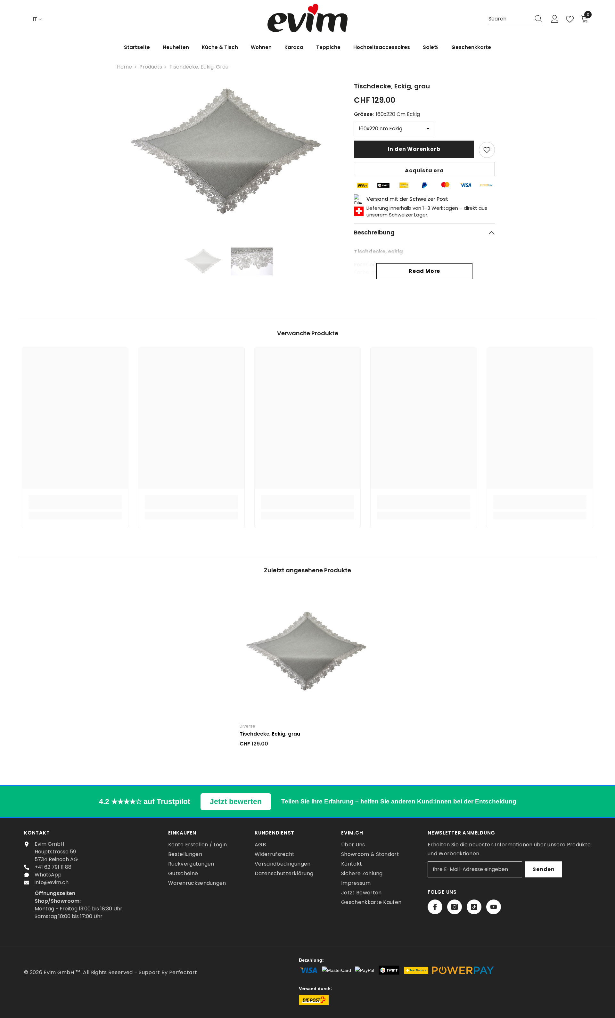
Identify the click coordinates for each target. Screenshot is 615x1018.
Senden (544, 869)
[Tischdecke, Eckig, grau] (307, 652)
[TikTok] (474, 907)
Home (124, 66)
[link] (75, 505)
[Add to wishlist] (487, 150)
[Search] (515, 19)
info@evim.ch (52, 882)
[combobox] (509, 19)
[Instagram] (454, 907)
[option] (227, 152)
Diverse (247, 726)
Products (150, 66)
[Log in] (555, 19)
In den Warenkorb (414, 149)
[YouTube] (493, 907)
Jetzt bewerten (236, 801)
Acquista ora (424, 170)
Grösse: (387, 114)
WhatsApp (48, 874)
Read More (424, 271)
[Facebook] (435, 907)
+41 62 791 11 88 (53, 867)
